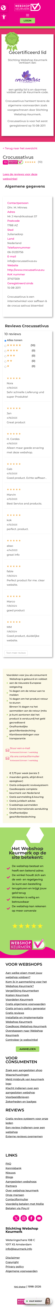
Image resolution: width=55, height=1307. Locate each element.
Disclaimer (13, 1257)
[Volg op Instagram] (24, 1218)
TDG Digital (20, 1287)
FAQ (8, 1163)
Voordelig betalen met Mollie (25, 1204)
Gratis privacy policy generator (26, 1008)
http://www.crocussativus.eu (25, 270)
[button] (4, 17)
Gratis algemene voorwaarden (26, 1004)
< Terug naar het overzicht (20, 148)
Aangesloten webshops (21, 1181)
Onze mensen (15, 1195)
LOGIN (27, 20)
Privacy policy (15, 1266)
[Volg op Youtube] (39, 1218)
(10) (33, 345)
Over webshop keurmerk (22, 1190)
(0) (33, 350)
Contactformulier (17, 1199)
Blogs (9, 1177)
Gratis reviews (15, 1013)
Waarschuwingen (17, 1074)
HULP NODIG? (35, 1301)
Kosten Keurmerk (17, 995)
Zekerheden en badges (21, 1101)
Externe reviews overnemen (24, 1136)
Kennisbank (13, 1168)
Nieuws (11, 1172)
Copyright (12, 1262)
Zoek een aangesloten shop (24, 1070)
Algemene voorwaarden (22, 1271)
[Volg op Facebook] (31, 1218)
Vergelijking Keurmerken (22, 990)
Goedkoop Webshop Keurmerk (26, 1026)
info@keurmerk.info (19, 1249)
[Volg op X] (16, 1218)
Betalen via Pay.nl (17, 1208)
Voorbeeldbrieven (17, 1097)
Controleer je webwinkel (22, 1039)
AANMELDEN (28, 1049)
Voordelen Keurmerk (19, 999)
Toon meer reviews (16, 653)
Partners (11, 1186)
